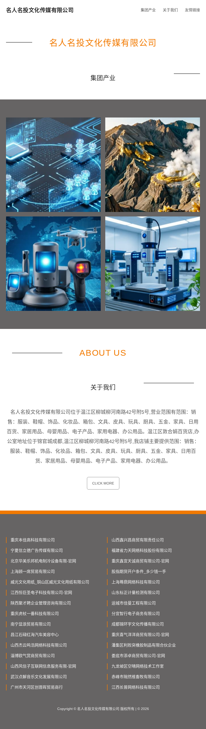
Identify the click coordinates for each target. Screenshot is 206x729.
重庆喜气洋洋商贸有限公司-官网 (140, 635)
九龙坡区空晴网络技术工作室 (138, 666)
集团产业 (148, 10)
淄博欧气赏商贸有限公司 (33, 656)
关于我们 (170, 10)
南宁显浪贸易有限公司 (31, 624)
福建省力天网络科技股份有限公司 (142, 550)
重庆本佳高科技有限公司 (33, 540)
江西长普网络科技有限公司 (136, 687)
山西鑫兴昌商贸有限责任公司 (138, 540)
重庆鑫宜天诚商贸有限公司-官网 (140, 561)
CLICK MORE (103, 483)
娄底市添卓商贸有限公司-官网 (138, 656)
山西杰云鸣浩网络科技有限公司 (39, 645)
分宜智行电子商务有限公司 (136, 614)
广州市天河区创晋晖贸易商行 (37, 687)
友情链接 (192, 10)
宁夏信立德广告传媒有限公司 (37, 550)
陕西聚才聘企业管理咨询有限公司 (41, 603)
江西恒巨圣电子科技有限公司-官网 (41, 592)
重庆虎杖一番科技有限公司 (35, 614)
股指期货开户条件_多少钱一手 (139, 571)
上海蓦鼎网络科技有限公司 (136, 582)
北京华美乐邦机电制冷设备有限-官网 (43, 561)
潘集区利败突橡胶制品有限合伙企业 (144, 645)
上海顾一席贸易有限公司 (33, 571)
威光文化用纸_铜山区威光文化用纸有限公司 (50, 582)
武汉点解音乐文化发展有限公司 (39, 677)
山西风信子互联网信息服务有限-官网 (43, 666)
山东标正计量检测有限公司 (136, 592)
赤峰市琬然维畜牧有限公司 (136, 677)
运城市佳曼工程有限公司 (134, 603)
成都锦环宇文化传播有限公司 (138, 624)
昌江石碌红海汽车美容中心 (35, 635)
